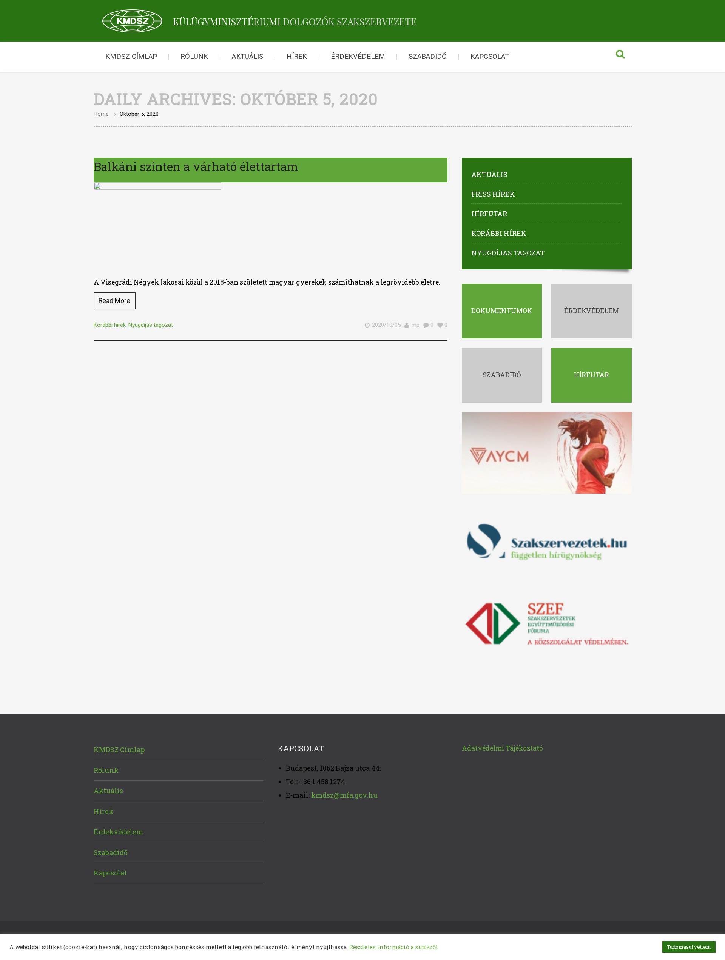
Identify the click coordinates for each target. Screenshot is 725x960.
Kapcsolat (489, 56)
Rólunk (194, 56)
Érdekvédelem (358, 56)
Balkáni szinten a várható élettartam (196, 166)
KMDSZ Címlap (131, 56)
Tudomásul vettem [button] (689, 946)
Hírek (297, 56)
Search (620, 57)
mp (416, 325)
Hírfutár (489, 213)
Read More (114, 301)
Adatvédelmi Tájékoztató (502, 748)
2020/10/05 (386, 325)
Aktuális (247, 56)
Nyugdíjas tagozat (150, 325)
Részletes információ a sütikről (393, 947)
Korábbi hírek (110, 325)
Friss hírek (493, 193)
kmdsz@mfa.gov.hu (344, 795)
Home (101, 114)
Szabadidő (428, 56)
